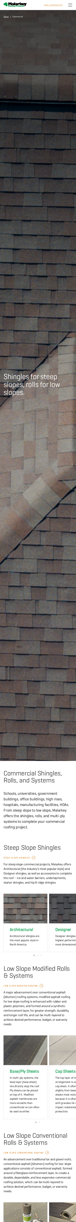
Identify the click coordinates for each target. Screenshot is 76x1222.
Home (6, 16)
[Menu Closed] (70, 5)
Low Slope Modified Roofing (21, 985)
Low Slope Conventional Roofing (24, 1152)
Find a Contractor (53, 5)
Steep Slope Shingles (17, 857)
